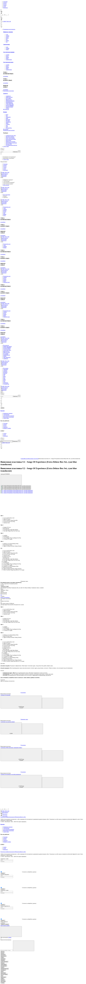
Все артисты (6, 109)
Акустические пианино (8, 52)
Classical (8, 124)
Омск (2, 971)
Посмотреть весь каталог (9, 130)
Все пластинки (6, 194)
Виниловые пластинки (8, 90)
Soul (7, 126)
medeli (7, 40)
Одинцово (3, 958)
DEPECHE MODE (10, 100)
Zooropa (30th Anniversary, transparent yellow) (12, 747)
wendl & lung (9, 59)
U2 (1, 595)
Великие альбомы (10, 136)
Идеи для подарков (10, 138)
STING (7, 108)
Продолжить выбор (5, 925)
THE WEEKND (9, 103)
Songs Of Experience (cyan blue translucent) (11, 774)
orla (7, 39)
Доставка (5, 1)
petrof (7, 58)
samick (7, 57)
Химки (2, 957)
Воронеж (3, 979)
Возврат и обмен (7, 428)
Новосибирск (3, 964)
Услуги (4, 4)
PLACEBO (8, 98)
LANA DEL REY (10, 104)
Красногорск (3, 956)
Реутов (2, 953)
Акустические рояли (8, 62)
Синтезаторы (6, 44)
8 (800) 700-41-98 (5, 172)
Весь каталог (6, 185)
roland (7, 37)
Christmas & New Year (11, 135)
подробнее (5, 76)
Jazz (7, 125)
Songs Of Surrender (6, 695)
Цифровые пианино (8, 31)
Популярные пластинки (11, 142)
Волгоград (3, 981)
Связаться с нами (4, 586)
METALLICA (9, 99)
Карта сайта (23, 817)
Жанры (5, 112)
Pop (7, 115)
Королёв (3, 960)
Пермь (2, 978)
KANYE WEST (9, 107)
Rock (7, 114)
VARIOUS (8, 96)
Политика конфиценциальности (8, 817)
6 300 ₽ (11, 733)
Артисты (5, 93)
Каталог (3, 410)
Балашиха (3, 954)
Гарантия (5, 427)
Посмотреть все (6, 207)
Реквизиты (17, 817)
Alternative (8, 117)
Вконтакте (4, 176)
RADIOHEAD (9, 102)
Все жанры (5, 129)
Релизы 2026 (9, 144)
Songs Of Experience (5, 597)
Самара (2, 982)
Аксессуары (6, 146)
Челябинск (3, 970)
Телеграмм (4, 175)
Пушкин (2, 963)
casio (7, 34)
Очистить (15, 151)
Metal (7, 123)
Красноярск (3, 977)
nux (7, 41)
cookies (9, 937)
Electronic (8, 119)
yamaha (7, 35)
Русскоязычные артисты (11, 145)
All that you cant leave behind (8, 721)
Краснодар (3, 972)
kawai (7, 38)
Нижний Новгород (4, 968)
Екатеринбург (4, 965)
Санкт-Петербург (4, 961)
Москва (2, 951)
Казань (2, 967)
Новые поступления (10, 141)
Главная (22, 458)
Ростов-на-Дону (4, 974)
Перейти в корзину (5, 924)
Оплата (5, 2)
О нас (4, 6)
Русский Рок (9, 127)
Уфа (2, 975)
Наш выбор (8, 140)
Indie (7, 118)
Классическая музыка (11, 139)
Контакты (5, 7)
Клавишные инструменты (9, 29)
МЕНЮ (2, 407)
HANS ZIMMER (10, 105)
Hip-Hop (8, 120)
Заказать (3, 873)
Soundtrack (8, 121)
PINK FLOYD (9, 97)
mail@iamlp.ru (5, 173)
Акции (4, 5)
